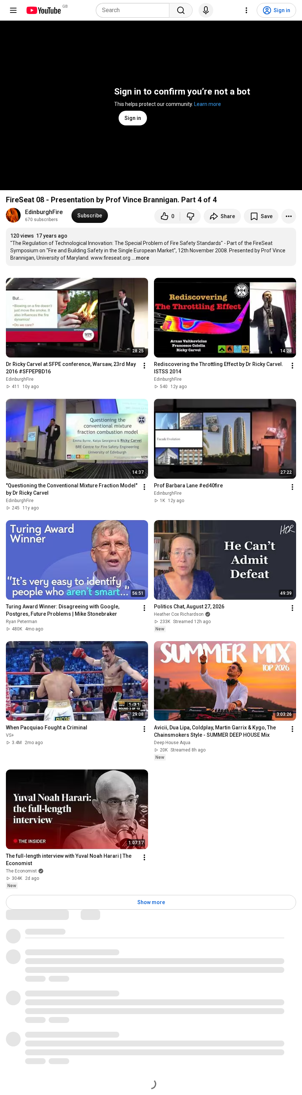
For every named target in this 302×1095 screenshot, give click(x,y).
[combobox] (135, 10)
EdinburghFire (44, 212)
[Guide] (13, 10)
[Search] (181, 10)
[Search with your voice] (206, 10)
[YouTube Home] (43, 10)
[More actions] (288, 216)
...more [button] (140, 258)
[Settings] (246, 10)
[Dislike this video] (190, 216)
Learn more (207, 104)
